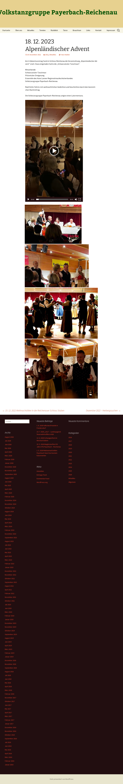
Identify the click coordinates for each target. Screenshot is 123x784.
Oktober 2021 (10, 601)
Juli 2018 (8, 675)
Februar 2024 (9, 530)
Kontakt (98, 30)
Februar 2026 (9, 459)
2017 (70, 441)
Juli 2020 (8, 604)
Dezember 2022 (10, 571)
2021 (70, 456)
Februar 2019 (9, 653)
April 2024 (8, 523)
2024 (70, 467)
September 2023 (11, 537)
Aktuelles (30, 30)
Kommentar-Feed (43, 479)
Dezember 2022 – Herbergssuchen (103, 410)
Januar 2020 (9, 619)
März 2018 (8, 690)
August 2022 (9, 586)
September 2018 (11, 668)
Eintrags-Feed (42, 475)
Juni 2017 (8, 705)
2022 (47, 55)
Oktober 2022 (10, 578)
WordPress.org (42, 482)
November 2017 (10, 698)
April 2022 (8, 590)
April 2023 (8, 556)
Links (88, 30)
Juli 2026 (8, 441)
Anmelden (40, 471)
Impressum (111, 30)
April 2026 (8, 452)
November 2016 (10, 731)
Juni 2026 (8, 444)
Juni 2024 (8, 515)
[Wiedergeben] (28, 199)
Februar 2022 (9, 593)
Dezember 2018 (10, 660)
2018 (70, 445)
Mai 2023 (8, 552)
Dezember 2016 (10, 727)
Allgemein (72, 482)
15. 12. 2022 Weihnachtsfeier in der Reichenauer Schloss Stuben (33, 410)
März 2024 (8, 526)
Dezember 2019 (10, 623)
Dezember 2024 (10, 500)
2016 (70, 437)
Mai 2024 (8, 519)
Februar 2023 (9, 564)
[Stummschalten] (76, 199)
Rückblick (54, 30)
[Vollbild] (80, 199)
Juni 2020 (8, 608)
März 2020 (8, 612)
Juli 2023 (8, 545)
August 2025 (9, 478)
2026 (70, 475)
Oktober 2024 (10, 508)
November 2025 (10, 470)
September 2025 (11, 474)
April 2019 (8, 645)
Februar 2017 (9, 720)
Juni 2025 (8, 482)
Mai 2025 (8, 485)
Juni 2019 (8, 642)
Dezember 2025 (10, 467)
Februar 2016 (9, 761)
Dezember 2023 (10, 534)
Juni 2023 (8, 549)
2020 (70, 452)
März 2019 (8, 649)
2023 (70, 463)
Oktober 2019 (10, 631)
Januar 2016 (9, 765)
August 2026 (9, 437)
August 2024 (9, 511)
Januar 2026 (9, 463)
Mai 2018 (8, 683)
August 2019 (9, 638)
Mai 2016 (8, 750)
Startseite (6, 30)
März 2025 (8, 493)
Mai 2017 (8, 709)
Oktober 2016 (10, 735)
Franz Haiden (65, 55)
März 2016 (8, 757)
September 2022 (11, 582)
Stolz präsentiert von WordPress (61, 779)
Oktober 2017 (10, 701)
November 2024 (10, 504)
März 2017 (8, 716)
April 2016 (8, 753)
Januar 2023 (9, 567)
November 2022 (10, 575)
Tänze (65, 30)
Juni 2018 (8, 679)
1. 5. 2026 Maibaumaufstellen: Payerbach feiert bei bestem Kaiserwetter (47, 453)
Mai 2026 (8, 448)
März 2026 (8, 456)
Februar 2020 (9, 616)
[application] (54, 151)
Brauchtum (77, 30)
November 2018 (10, 664)
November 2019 (10, 627)
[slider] (52, 199)
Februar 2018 (9, 694)
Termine (42, 30)
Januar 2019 (9, 657)
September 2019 (11, 634)
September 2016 (11, 739)
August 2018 (9, 672)
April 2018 (8, 686)
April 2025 (8, 489)
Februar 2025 (9, 497)
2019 (70, 448)
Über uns (18, 30)
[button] (54, 151)
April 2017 (8, 712)
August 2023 (9, 541)
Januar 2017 (9, 724)
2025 (70, 471)
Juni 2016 (8, 746)
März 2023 (8, 560)
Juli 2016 (8, 742)
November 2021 (10, 597)
